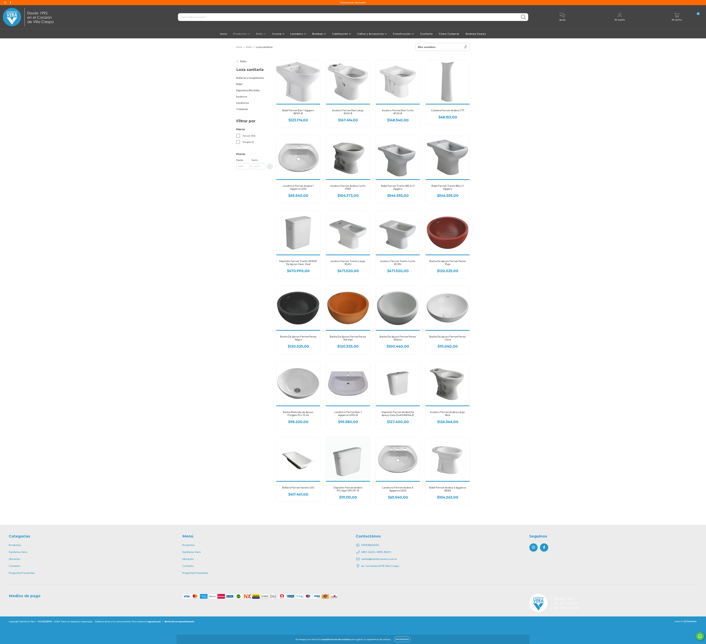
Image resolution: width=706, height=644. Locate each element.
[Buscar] (523, 17)
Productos (240, 33)
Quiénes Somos (476, 33)
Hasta (255, 160)
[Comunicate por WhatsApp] (700, 636)
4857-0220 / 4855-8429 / (376, 552)
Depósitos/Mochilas (248, 90)
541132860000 (370, 545)
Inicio (223, 33)
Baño (260, 33)
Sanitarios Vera (18, 552)
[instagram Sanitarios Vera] (5, 2)
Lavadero (297, 33)
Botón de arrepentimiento (180, 621)
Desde (239, 160)
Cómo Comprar (449, 33)
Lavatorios (242, 102)
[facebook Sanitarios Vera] (10, 2)
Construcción (402, 33)
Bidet (239, 84)
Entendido (402, 639)
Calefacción (340, 33)
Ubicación (14, 559)
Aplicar (270, 166)
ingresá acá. (154, 621)
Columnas (242, 109)
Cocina (277, 33)
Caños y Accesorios (371, 33)
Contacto (426, 33)
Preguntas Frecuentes (22, 573)
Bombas (318, 33)
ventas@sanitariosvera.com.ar (379, 559)
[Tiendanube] (685, 621)
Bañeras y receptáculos (250, 78)
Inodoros (241, 96)
